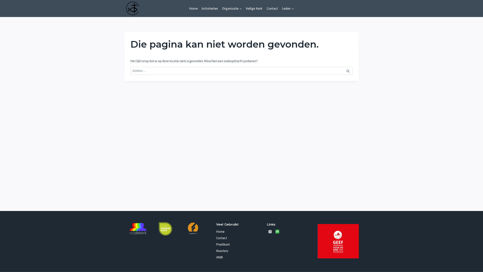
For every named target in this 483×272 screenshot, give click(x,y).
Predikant (223, 244)
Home (193, 8)
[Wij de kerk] (138, 229)
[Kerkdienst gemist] (277, 231)
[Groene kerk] (165, 229)
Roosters (222, 251)
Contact (272, 8)
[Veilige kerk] (193, 228)
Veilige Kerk (254, 8)
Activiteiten (210, 8)
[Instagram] (270, 231)
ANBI (219, 257)
